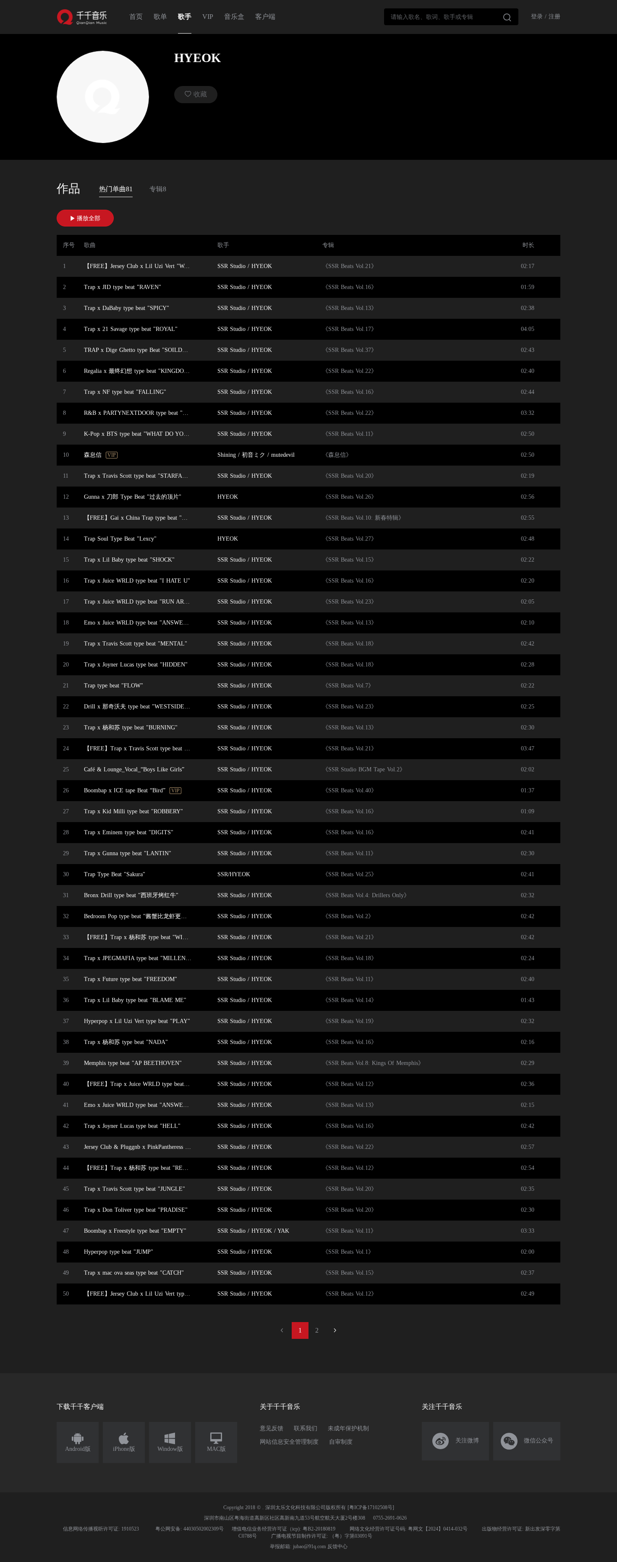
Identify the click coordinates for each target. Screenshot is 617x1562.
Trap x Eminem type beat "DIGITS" (128, 832)
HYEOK (261, 266)
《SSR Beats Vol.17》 (349, 329)
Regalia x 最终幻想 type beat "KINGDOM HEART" (140, 371)
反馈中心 (337, 1546)
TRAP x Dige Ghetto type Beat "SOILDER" (138, 350)
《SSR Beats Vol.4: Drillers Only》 (366, 895)
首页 (136, 16)
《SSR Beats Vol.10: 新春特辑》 (363, 518)
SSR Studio (231, 266)
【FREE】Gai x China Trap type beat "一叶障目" (140, 518)
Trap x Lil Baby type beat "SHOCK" (129, 560)
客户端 (265, 16)
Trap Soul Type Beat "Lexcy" (120, 539)
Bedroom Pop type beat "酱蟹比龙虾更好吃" (139, 916)
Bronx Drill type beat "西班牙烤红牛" (131, 895)
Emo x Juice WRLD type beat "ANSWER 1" (139, 1105)
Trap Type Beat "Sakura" (114, 874)
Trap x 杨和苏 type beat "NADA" (126, 1042)
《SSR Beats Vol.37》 (349, 350)
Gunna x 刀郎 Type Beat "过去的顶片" (132, 497)
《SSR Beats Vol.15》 (349, 560)
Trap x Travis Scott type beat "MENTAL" (135, 643)
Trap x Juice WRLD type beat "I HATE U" (137, 581)
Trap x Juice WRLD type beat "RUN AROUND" (140, 602)
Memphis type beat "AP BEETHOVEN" (133, 1063)
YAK (283, 1231)
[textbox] (451, 16)
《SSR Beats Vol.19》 (349, 1021)
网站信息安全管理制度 (289, 1442)
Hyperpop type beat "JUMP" (118, 1252)
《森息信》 (337, 455)
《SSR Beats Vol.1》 (348, 1252)
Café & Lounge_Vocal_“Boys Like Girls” (134, 769)
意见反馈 (271, 1428)
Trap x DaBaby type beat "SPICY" (126, 308)
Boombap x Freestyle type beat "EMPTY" (135, 1231)
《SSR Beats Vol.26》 (349, 497)
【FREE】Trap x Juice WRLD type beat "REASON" (140, 1084)
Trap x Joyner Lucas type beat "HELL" (132, 1126)
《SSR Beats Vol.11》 (349, 434)
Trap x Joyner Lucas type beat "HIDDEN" (136, 664)
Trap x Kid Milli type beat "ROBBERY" (133, 811)
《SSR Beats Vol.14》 (349, 1000)
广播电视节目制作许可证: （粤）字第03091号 (321, 1536)
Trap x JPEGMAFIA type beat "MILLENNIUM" (140, 958)
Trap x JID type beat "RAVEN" (122, 287)
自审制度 (341, 1442)
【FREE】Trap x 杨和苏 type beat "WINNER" (140, 937)
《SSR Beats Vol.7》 (348, 685)
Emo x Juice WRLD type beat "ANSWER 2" (139, 623)
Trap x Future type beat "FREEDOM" (130, 979)
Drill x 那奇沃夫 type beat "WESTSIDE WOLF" (140, 706)
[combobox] (451, 16)
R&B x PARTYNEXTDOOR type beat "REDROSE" (140, 413)
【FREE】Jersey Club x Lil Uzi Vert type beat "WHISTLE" (140, 1294)
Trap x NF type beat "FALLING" (125, 392)
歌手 (184, 16)
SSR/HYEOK (233, 874)
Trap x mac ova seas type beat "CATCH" (134, 1273)
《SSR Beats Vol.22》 (349, 371)
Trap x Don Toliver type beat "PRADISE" (136, 1210)
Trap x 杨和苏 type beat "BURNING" (131, 727)
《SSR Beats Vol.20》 (349, 476)
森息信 (93, 455)
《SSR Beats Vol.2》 (348, 916)
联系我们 (305, 1428)
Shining (226, 455)
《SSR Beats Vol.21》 (349, 266)
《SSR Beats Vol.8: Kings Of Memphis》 (373, 1063)
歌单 (160, 16)
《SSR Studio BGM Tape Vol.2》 (363, 769)
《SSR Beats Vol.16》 (349, 287)
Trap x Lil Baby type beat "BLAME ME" (135, 1000)
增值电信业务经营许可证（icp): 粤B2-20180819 (283, 1529)
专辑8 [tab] (157, 189)
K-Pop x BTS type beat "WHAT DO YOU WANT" (140, 434)
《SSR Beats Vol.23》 (349, 602)
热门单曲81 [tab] (116, 189)
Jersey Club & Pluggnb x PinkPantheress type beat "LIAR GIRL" (140, 1147)
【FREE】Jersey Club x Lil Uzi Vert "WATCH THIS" (140, 266)
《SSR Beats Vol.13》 (349, 308)
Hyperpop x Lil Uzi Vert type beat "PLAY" (137, 1021)
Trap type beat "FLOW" (113, 685)
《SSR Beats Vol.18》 (349, 643)
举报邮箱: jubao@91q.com (298, 1546)
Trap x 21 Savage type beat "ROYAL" (131, 329)
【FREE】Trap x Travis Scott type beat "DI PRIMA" (140, 748)
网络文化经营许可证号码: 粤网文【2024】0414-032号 (409, 1529)
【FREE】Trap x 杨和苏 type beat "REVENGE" (140, 1168)
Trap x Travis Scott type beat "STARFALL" (138, 476)
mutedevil (283, 455)
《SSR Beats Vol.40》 (349, 790)
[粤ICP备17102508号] (371, 1507)
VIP (207, 16)
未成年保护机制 (348, 1428)
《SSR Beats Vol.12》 (349, 1084)
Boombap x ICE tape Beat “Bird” (124, 790)
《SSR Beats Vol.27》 (349, 539)
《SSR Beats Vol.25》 (349, 874)
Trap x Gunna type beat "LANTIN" (127, 853)
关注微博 (455, 1441)
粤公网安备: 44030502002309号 (189, 1529)
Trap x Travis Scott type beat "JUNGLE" (134, 1189)
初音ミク (253, 455)
